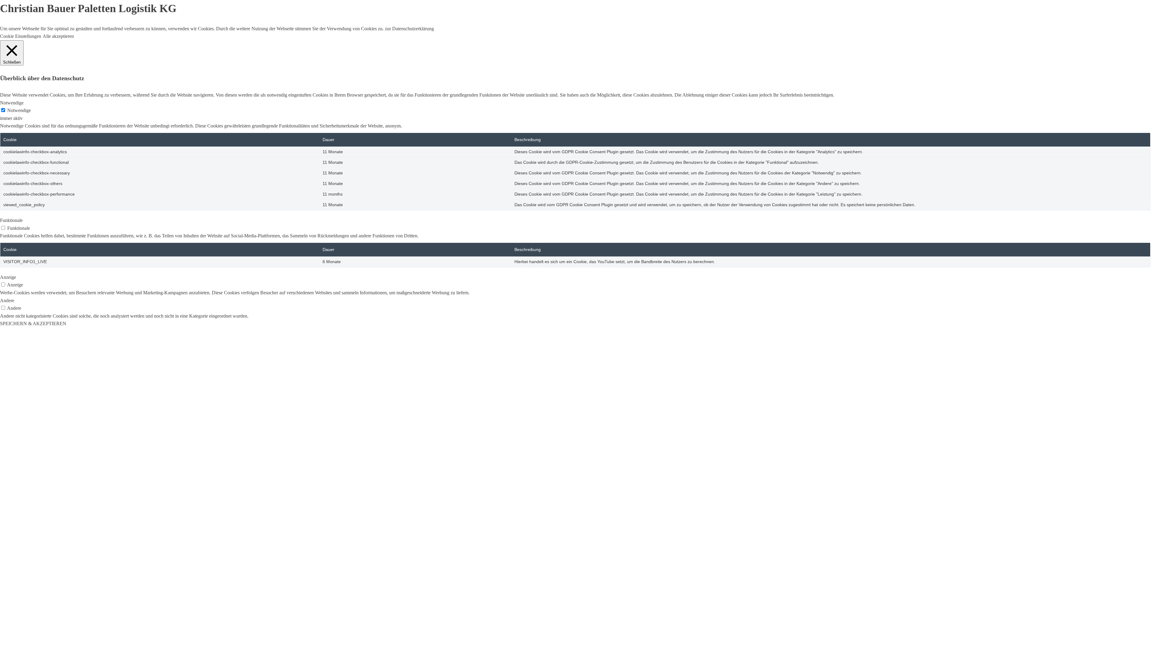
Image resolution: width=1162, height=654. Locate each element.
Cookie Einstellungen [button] (20, 36)
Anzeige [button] (8, 277)
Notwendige (19, 110)
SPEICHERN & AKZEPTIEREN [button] (33, 323)
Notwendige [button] (12, 102)
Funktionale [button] (11, 220)
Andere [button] (7, 300)
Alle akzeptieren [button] (58, 36)
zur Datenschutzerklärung (409, 28)
